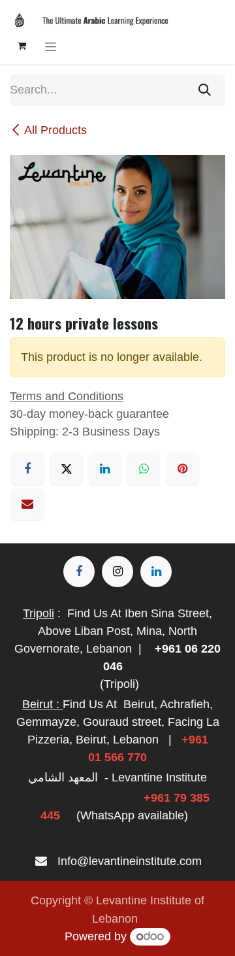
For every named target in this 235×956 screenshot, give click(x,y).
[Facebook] (27, 469)
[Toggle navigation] (51, 46)
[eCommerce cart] (21, 46)
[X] (66, 469)
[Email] (27, 504)
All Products (55, 130)
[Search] (204, 90)
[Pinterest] (182, 469)
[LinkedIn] (105, 469)
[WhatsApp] (143, 469)
